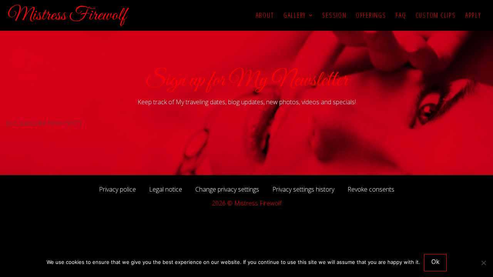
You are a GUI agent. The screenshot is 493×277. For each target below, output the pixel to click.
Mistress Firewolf (67, 15)
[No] (483, 263)
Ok (435, 261)
